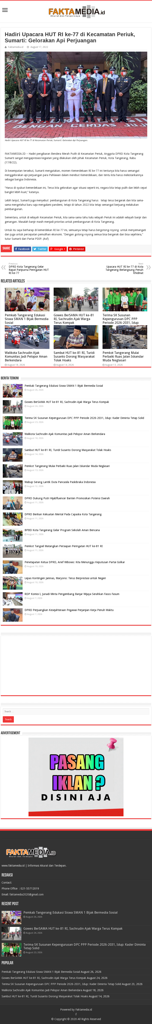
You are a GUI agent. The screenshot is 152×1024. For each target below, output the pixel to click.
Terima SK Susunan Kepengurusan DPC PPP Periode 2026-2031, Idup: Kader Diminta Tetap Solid (121, 320)
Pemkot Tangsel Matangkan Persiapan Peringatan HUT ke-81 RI (64, 546)
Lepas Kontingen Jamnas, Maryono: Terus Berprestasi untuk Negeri (65, 578)
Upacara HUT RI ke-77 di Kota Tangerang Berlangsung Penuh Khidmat (124, 268)
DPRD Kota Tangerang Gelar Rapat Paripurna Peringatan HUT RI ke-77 (29, 268)
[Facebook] (76, 1014)
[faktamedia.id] (76, 11)
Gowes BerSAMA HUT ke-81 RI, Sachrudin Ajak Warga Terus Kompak (74, 319)
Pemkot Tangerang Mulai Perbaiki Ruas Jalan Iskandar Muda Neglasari (123, 356)
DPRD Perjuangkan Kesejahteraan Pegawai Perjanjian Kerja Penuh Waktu (69, 610)
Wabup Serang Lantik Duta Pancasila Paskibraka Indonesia (60, 482)
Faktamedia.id (15, 47)
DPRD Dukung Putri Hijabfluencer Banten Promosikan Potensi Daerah (67, 498)
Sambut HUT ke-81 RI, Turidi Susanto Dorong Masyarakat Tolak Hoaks (74, 356)
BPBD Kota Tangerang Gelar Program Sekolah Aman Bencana (62, 530)
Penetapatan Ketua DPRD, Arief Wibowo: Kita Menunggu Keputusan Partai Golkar (75, 562)
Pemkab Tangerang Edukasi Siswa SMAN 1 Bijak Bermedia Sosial (26, 319)
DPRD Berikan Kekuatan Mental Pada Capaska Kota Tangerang (63, 514)
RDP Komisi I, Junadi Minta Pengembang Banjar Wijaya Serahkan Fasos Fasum (72, 594)
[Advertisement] (76, 665)
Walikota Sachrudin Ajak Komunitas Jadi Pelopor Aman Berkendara (26, 356)
